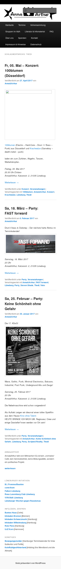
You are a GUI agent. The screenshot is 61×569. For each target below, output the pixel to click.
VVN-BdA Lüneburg (14, 497)
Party (24, 279)
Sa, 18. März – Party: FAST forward (21, 211)
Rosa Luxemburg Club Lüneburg (20, 494)
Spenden (22, 37)
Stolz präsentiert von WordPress (30, 563)
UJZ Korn (9, 529)
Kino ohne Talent (28, 415)
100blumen (10, 144)
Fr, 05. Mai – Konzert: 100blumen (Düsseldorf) (22, 70)
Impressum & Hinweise (15, 44)
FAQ (51, 31)
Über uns (9, 37)
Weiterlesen (12, 182)
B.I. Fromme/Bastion (14, 484)
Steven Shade (26, 285)
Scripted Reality (35, 441)
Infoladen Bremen (13, 515)
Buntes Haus (11, 512)
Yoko (42, 285)
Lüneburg (21, 194)
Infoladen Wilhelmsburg (15, 522)
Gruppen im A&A (12, 31)
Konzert (25, 188)
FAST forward (42, 282)
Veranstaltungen (37, 188)
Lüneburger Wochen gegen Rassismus (23, 500)
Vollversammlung (38, 25)
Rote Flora (9, 525)
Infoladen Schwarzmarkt (16, 519)
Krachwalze (35, 148)
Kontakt (34, 37)
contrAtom (10, 487)
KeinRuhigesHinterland (15, 547)
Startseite (9, 25)
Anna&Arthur (11, 83)
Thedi (28, 194)
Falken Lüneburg (12, 490)
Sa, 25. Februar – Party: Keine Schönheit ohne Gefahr (24, 303)
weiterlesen (10, 468)
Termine (22, 25)
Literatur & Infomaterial (35, 31)
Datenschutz (35, 44)
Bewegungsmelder (13, 540)
